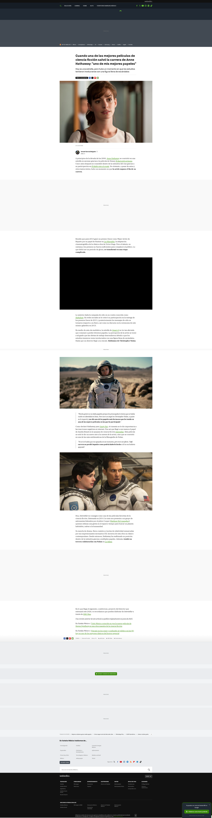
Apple (124, 44)
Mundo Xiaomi (63, 794)
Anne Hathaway (113, 158)
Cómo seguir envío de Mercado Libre (103, 734)
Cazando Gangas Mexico (96, 746)
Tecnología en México (82, 755)
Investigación (63, 745)
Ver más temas (65, 762)
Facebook (137, 6)
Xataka (62, 784)
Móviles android (96, 755)
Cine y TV (94, 638)
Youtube (143, 6)
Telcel (93, 758)
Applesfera (63, 788)
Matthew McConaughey (119, 521)
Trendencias (131, 784)
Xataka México (64, 805)
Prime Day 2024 (64, 755)
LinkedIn (137, 761)
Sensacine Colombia (90, 807)
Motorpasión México (117, 805)
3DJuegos (76, 784)
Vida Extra (76, 786)
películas (101, 638)
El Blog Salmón (145, 784)
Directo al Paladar (105, 784)
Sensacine (90, 784)
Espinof (89, 786)
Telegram (127, 761)
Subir (147, 776)
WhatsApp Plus (120, 734)
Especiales (63, 750)
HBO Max (87, 614)
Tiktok (151, 6)
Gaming (77, 6)
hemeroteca (118, 638)
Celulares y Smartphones (80, 751)
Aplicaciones (95, 750)
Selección (67, 6)
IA (95, 44)
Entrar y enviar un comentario (107, 674)
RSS (130, 761)
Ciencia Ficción (86, 638)
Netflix (119, 44)
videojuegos (79, 758)
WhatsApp (90, 44)
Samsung (107, 44)
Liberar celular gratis (143, 734)
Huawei (100, 44)
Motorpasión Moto (119, 786)
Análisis (78, 745)
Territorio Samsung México (106, 6)
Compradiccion (132, 788)
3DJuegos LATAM (78, 805)
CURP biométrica (130, 734)
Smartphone (81, 44)
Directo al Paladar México (105, 805)
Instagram (146, 6)
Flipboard (95, 78)
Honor (113, 44)
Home (85, 6)
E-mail (98, 78)
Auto (91, 6)
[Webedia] (148, 1)
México (62, 758)
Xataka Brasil (63, 807)
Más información (118, 816)
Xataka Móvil (63, 786)
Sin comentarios (82, 78)
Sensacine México (92, 805)
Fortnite (130, 44)
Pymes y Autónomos (145, 787)
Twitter (140, 6)
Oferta (74, 44)
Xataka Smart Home (63, 791)
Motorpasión (117, 784)
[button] (89, 151)
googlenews (148, 6)
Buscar (148, 769)
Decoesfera (131, 786)
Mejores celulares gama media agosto (82, 734)
